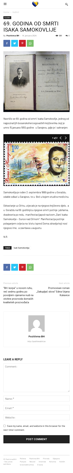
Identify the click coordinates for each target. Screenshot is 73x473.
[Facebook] (6, 43)
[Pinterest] (22, 43)
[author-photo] (36, 331)
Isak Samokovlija (21, 247)
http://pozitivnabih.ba (36, 341)
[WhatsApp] (30, 43)
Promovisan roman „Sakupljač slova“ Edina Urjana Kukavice (53, 292)
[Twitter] (14, 43)
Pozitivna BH (12, 35)
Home (6, 12)
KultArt (16, 12)
